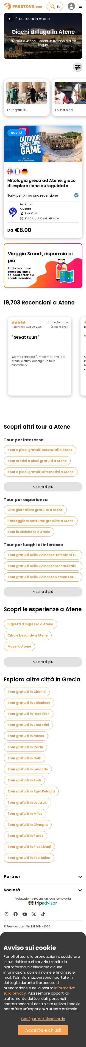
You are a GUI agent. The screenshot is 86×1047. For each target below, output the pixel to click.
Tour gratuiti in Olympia (28, 824)
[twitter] (34, 914)
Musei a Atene (19, 646)
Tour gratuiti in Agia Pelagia (31, 791)
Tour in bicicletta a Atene (29, 532)
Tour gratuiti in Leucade (28, 769)
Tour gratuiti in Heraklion (29, 713)
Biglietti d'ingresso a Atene (30, 624)
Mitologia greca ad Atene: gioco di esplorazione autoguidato (41, 183)
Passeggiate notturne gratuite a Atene (41, 521)
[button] (27, 97)
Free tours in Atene (32, 18)
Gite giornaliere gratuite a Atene (35, 510)
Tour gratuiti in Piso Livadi (29, 846)
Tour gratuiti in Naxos (26, 736)
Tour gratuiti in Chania (27, 691)
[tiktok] (43, 914)
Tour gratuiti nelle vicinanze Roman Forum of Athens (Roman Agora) (45, 577)
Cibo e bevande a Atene (28, 635)
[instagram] (6, 914)
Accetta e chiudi (43, 1030)
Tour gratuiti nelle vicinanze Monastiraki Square (45, 566)
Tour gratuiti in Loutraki (27, 802)
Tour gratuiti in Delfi (24, 758)
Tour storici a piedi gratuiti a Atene (37, 461)
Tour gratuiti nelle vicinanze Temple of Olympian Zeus (45, 555)
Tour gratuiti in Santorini (28, 725)
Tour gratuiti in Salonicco (29, 702)
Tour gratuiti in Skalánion (29, 857)
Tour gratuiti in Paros (25, 835)
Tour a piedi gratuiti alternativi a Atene (41, 472)
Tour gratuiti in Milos (25, 813)
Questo (25, 208)
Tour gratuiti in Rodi (24, 780)
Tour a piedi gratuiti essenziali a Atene (40, 449)
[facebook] (15, 914)
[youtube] (25, 914)
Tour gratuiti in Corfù (25, 747)
